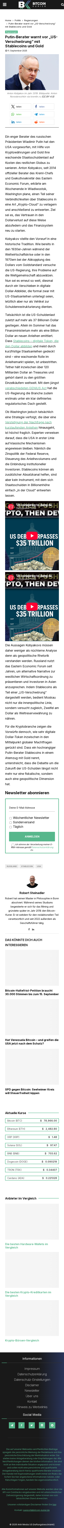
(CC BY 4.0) (48, 96)
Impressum (32, 1368)
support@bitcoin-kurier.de (36, 1510)
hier (54, 1504)
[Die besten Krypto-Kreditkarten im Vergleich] (32, 1270)
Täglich (17, 826)
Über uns (32, 1396)
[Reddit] (52, 1425)
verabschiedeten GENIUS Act (26, 388)
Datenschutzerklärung (42, 847)
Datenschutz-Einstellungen (32, 1379)
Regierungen (11, 32)
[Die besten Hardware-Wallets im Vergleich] (32, 1222)
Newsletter (32, 1390)
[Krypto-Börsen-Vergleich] (32, 1318)
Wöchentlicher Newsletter (30, 818)
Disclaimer (32, 1385)
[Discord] (42, 1425)
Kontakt (32, 1401)
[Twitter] (32, 1425)
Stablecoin (27, 866)
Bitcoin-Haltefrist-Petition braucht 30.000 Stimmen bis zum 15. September (32, 992)
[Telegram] (12, 1425)
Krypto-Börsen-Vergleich (22, 1340)
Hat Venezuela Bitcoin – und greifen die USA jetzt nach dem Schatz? (32, 1041)
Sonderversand (23, 822)
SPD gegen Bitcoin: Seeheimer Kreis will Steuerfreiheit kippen (29, 1091)
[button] (20, 107)
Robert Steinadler (32, 893)
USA (39, 866)
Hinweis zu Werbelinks (32, 1407)
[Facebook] (21, 1425)
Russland (12, 866)
